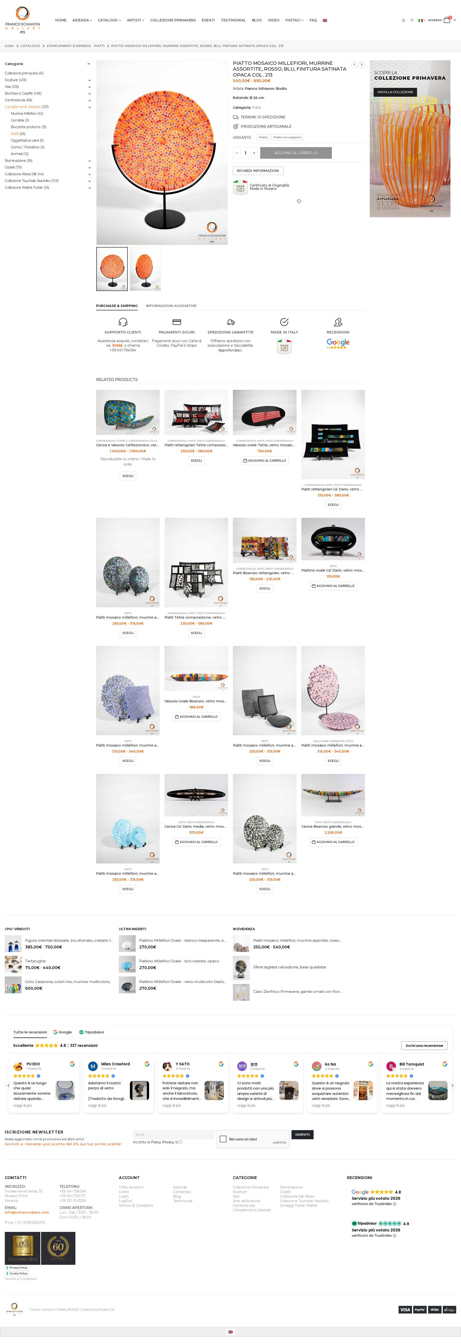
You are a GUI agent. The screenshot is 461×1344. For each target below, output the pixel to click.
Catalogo (108, 20)
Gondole (17, 120)
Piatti (256, 107)
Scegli (127, 476)
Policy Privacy (162, 1142)
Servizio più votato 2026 (376, 1198)
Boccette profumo (26, 127)
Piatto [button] (263, 137)
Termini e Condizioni (20, 1279)
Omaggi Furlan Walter (298, 1205)
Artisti (134, 20)
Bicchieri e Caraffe (19, 93)
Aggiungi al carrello (267, 460)
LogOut (125, 1201)
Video (273, 20)
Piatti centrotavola (211, 440)
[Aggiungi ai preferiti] (299, 201)
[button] (97, 152)
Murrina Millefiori (23, 113)
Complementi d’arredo (252, 1210)
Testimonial (233, 20)
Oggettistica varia (25, 140)
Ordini (124, 1192)
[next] (361, 64)
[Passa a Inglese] (326, 20)
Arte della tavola (246, 1201)
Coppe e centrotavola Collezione (141, 440)
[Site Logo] (23, 20)
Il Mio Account (131, 1187)
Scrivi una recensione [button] (424, 1045)
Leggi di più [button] (22, 1105)
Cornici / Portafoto (25, 147)
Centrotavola (106, 440)
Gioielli (10, 167)
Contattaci (182, 1192)
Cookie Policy (18, 1273)
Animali (16, 154)
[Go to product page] (128, 412)
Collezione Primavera (250, 1187)
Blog (257, 20)
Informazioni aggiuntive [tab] (171, 306)
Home (61, 20)
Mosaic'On (106, 1309)
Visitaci (292, 20)
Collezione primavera (173, 20)
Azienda (81, 20)
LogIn (124, 1196)
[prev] (354, 64)
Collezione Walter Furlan (24, 187)
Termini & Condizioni (136, 1205)
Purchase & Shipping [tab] (117, 306)
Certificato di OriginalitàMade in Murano (269, 187)
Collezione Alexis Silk (21, 174)
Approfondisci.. (230, 350)
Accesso (435, 20)
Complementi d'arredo (23, 107)
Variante (242, 137)
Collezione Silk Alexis (297, 1196)
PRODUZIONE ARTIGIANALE (266, 126)
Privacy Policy (18, 1267)
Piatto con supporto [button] (287, 137)
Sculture (11, 80)
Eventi (208, 20)
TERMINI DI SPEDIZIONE (263, 117)
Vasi (8, 86)
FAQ (313, 20)
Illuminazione (15, 160)
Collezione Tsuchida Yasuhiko (27, 181)
